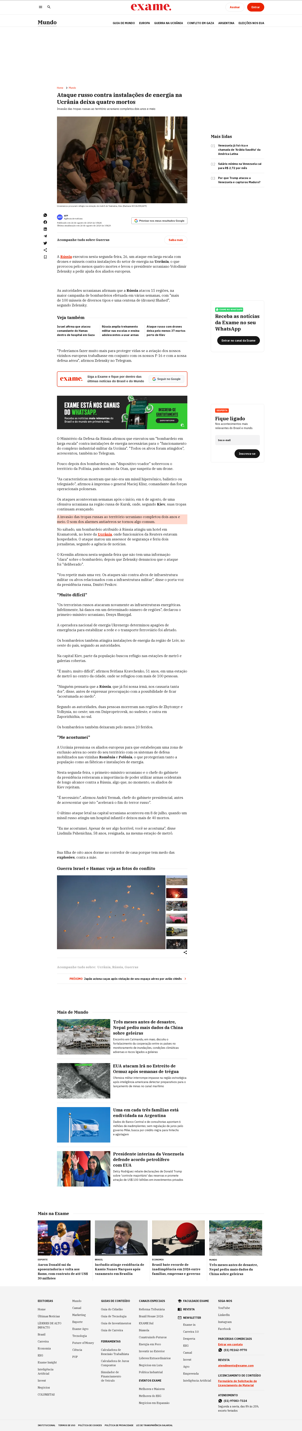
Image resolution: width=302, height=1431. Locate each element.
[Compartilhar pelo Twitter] (45, 243)
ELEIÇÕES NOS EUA (251, 23)
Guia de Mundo (124, 23)
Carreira (43, 1341)
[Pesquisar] (49, 7)
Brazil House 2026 (151, 1316)
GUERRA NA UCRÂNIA (168, 23)
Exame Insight (47, 1362)
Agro (186, 1366)
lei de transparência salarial (154, 1425)
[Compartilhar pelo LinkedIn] (45, 229)
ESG (40, 1355)
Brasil (41, 1334)
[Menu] (40, 7)
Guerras (131, 967)
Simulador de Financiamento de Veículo (111, 1376)
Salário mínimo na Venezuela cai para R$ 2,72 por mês (239, 166)
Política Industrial (151, 1372)
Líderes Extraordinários (155, 1358)
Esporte (77, 1322)
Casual (76, 1308)
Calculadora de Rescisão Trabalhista (115, 1352)
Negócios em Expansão (154, 1403)
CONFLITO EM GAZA (200, 23)
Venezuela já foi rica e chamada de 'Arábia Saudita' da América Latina (239, 150)
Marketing (79, 1315)
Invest (42, 1380)
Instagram (225, 1322)
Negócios (44, 1387)
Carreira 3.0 (191, 1331)
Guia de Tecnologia (114, 1316)
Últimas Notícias (49, 1316)
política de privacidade (119, 1425)
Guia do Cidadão (112, 1309)
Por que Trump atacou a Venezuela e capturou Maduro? (239, 180)
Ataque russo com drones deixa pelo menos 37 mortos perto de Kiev (166, 331)
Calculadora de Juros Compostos (115, 1363)
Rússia (117, 967)
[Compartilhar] (185, 952)
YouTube (224, 1308)
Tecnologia (79, 1336)
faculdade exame (196, 1301)
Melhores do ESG (150, 1396)
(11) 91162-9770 (235, 1350)
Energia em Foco (150, 1344)
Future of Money (83, 1343)
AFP (66, 215)
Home (60, 87)
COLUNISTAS (46, 1394)
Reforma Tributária (152, 1309)
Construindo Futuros (153, 1337)
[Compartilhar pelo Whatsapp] (45, 215)
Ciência (77, 1350)
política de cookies (90, 1425)
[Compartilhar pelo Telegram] (45, 236)
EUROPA (144, 23)
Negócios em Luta (151, 1365)
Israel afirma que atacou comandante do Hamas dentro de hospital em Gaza (76, 331)
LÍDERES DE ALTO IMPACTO (49, 1325)
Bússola (144, 1330)
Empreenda (191, 1373)
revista (189, 1309)
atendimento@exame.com (236, 1365)
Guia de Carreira (112, 1330)
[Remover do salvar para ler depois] (45, 257)
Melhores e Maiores (152, 1389)
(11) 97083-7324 (235, 1401)
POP (75, 1357)
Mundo (47, 22)
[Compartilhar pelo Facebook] (45, 222)
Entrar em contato (230, 1344)
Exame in (189, 1324)
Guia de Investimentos (116, 1323)
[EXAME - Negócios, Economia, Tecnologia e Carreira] (151, 7)
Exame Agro (80, 1329)
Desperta (189, 1338)
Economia (44, 1348)
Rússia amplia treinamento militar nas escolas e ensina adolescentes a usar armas (120, 331)
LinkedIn (224, 1315)
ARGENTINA (226, 23)
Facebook (224, 1329)
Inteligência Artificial (45, 1371)
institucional (46, 1425)
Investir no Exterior (152, 1351)
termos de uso (66, 1425)
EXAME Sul (146, 1323)
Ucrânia (104, 967)
